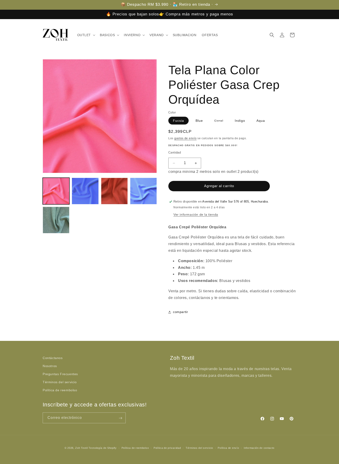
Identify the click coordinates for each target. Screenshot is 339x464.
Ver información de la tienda (195, 214)
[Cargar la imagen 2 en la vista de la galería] (85, 191)
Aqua (260, 120)
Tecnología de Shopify (103, 448)
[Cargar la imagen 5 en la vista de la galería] (56, 220)
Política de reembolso (60, 390)
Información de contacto (259, 447)
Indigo (240, 120)
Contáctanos (53, 358)
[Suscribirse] (120, 418)
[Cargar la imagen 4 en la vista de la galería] (143, 191)
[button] (85, 35)
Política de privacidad (167, 447)
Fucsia (178, 120)
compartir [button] (180, 312)
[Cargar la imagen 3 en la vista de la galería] (114, 191)
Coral (221, 122)
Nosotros (50, 366)
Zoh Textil (82, 448)
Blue (199, 120)
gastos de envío (185, 138)
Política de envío (228, 447)
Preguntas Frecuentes (60, 374)
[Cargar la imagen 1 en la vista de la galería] (56, 191)
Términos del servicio (60, 382)
